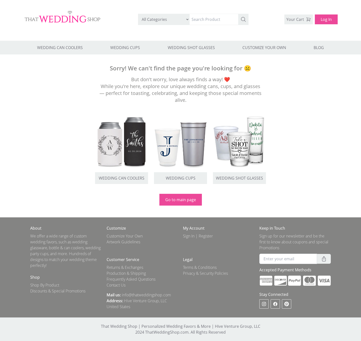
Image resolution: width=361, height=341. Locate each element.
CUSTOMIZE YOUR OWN (264, 47)
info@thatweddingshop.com (146, 295)
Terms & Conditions (200, 267)
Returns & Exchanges (125, 267)
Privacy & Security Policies (205, 273)
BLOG (319, 47)
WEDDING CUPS (125, 47)
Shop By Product (44, 285)
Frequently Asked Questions (131, 279)
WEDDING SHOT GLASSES (191, 47)
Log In (326, 19)
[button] (243, 19)
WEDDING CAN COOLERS (60, 47)
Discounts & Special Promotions (57, 291)
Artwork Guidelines (123, 242)
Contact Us (116, 285)
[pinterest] (286, 304)
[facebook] (275, 304)
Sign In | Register (198, 236)
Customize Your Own (125, 236)
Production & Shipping (126, 273)
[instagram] (264, 304)
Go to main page (180, 199)
